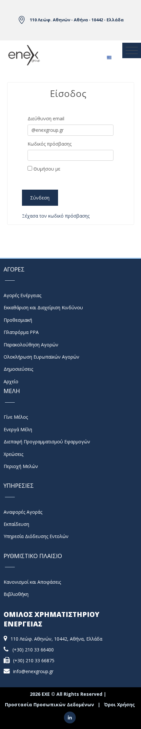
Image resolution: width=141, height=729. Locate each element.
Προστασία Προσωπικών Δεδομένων (49, 704)
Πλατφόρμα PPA (21, 332)
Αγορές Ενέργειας (22, 295)
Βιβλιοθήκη (16, 594)
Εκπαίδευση (16, 524)
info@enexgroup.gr (33, 671)
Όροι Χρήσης (119, 704)
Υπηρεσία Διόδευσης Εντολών (36, 536)
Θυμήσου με (46, 169)
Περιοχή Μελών (21, 466)
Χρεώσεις (13, 454)
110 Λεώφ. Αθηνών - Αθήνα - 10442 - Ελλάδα (77, 20)
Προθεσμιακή (18, 320)
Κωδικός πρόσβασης (49, 144)
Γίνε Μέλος (16, 417)
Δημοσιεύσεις (18, 369)
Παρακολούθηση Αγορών (31, 344)
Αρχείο (11, 381)
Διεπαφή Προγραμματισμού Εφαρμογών (47, 441)
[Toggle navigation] (131, 51)
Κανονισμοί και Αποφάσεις (32, 582)
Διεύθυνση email (46, 118)
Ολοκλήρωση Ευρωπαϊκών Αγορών (41, 357)
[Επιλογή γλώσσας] (109, 55)
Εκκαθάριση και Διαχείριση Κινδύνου (43, 307)
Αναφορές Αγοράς (23, 512)
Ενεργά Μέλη (18, 429)
